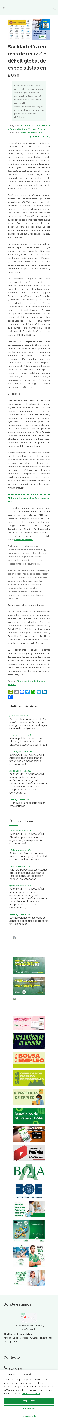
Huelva (43, 1338)
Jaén (51, 1338)
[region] (29, 1396)
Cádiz (15, 1338)
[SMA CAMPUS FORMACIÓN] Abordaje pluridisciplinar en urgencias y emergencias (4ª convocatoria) (26, 759)
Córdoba (24, 1338)
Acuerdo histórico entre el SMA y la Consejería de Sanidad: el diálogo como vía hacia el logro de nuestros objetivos (28, 724)
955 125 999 (15, 1368)
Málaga (8, 1341)
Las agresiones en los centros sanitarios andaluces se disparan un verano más (29, 920)
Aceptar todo (29, 1401)
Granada (34, 1338)
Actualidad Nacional (30, 125)
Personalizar (29, 1408)
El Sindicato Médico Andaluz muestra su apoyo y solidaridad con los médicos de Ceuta (28, 856)
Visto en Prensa (36, 129)
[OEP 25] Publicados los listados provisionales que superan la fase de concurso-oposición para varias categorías (28, 874)
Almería (7, 1338)
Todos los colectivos (31, 132)
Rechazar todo (29, 1416)
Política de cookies (31, 1394)
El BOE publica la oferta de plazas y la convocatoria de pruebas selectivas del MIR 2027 (28, 741)
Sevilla (17, 1341)
